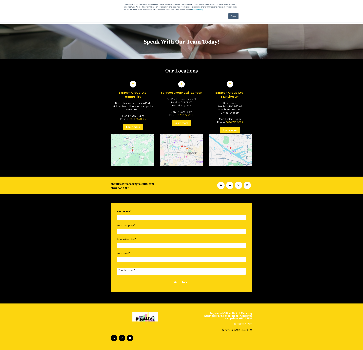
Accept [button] (233, 16)
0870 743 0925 (137, 119)
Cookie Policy (197, 9)
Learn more (133, 127)
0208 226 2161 (186, 115)
